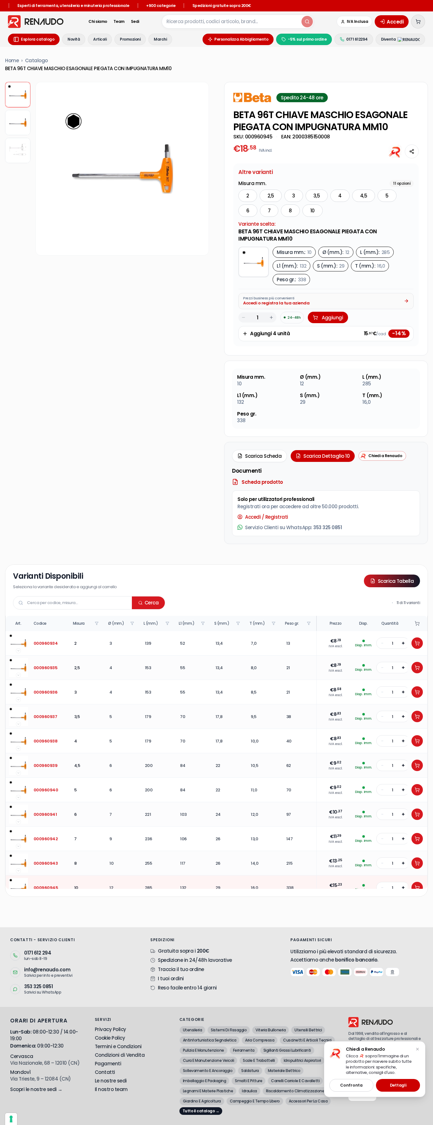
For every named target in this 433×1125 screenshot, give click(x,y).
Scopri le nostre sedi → (36, 1089)
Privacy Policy (110, 1029)
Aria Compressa (259, 1040)
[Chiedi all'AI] (395, 151)
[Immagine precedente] (45, 169)
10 (312, 210)
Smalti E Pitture (248, 1080)
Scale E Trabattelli (259, 1060)
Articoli (100, 39)
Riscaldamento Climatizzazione (295, 1091)
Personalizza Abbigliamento (241, 39)
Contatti (105, 1072)
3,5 (316, 195)
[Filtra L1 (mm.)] (203, 623)
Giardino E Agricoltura (202, 1101)
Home (12, 60)
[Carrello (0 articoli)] (418, 22)
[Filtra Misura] (97, 623)
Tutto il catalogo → (201, 1111)
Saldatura (250, 1070)
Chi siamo (97, 21)
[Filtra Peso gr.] (309, 623)
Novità (74, 39)
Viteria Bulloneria (270, 1030)
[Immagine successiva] (199, 169)
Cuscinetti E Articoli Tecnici (307, 1040)
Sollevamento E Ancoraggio (208, 1070)
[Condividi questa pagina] (412, 151)
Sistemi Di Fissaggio (229, 1030)
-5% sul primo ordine (307, 39)
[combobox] (231, 22)
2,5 (271, 195)
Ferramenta (244, 1050)
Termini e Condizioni (118, 1046)
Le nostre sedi (111, 1080)
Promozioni (130, 39)
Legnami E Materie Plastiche (208, 1091)
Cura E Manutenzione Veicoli (208, 1060)
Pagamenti (108, 1063)
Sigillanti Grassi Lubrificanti (287, 1050)
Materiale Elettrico (284, 1070)
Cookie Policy (110, 1038)
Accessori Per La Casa (308, 1101)
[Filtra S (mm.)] (239, 623)
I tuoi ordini (171, 978)
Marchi (160, 39)
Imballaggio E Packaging (204, 1080)
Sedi (135, 21)
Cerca (152, 602)
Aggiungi (332, 317)
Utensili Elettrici (308, 1030)
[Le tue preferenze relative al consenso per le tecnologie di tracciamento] (11, 1119)
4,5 (363, 195)
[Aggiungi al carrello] (417, 643)
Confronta (351, 1085)
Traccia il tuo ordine (181, 969)
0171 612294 (357, 39)
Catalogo (36, 60)
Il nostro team (111, 1089)
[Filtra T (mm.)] (274, 623)
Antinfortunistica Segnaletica (209, 1040)
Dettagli (398, 1085)
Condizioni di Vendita (120, 1055)
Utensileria (192, 1030)
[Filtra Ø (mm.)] (133, 623)
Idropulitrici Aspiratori (302, 1060)
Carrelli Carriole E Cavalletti (295, 1080)
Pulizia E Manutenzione (203, 1050)
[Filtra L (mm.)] (168, 623)
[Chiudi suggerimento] (417, 1049)
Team (119, 21)
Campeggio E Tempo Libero (255, 1101)
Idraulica (249, 1091)
